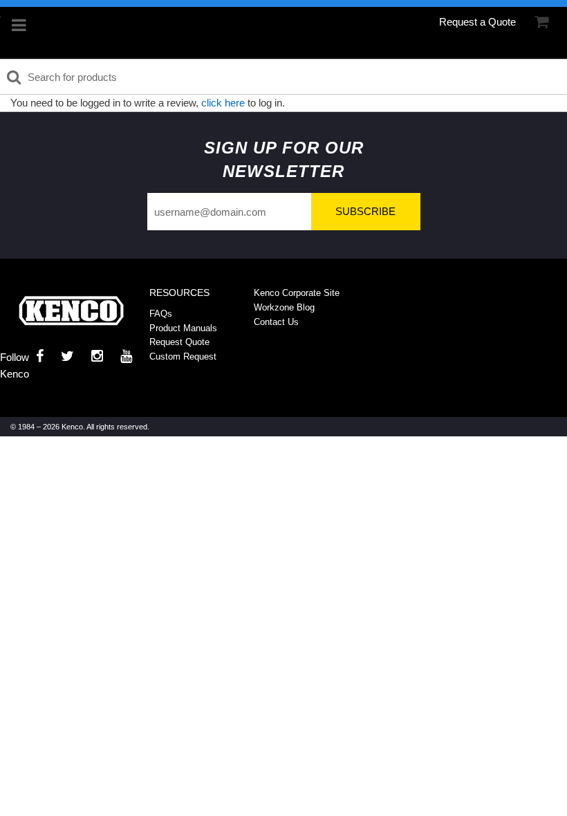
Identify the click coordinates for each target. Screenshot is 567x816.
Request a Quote (477, 22)
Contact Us (276, 322)
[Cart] (541, 22)
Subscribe (365, 211)
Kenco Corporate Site (297, 293)
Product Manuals (183, 328)
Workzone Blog (284, 307)
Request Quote (179, 342)
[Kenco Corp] (71, 310)
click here (223, 103)
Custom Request (182, 356)
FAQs (160, 313)
